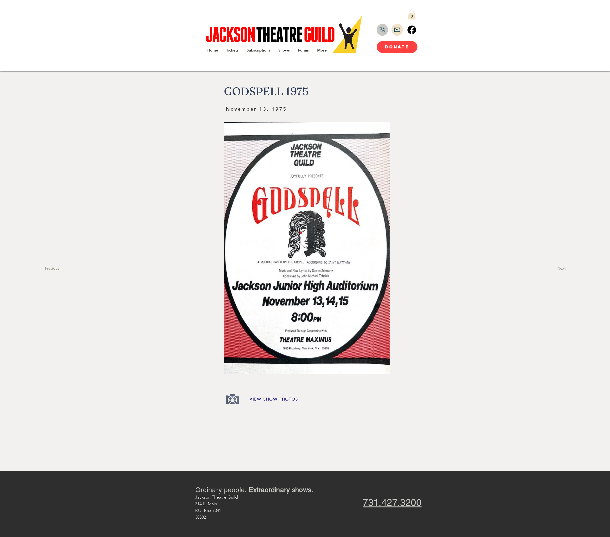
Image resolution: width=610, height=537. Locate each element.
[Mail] (397, 30)
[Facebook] (411, 30)
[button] (412, 15)
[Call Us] (382, 30)
